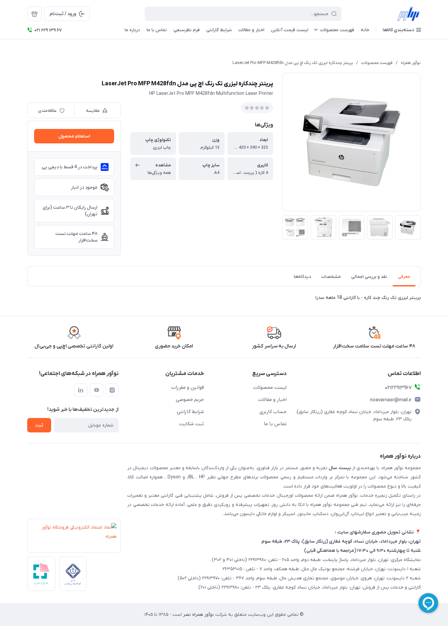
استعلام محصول (74, 136)
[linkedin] (80, 390)
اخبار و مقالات (272, 399)
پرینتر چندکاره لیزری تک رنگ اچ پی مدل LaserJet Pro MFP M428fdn (293, 63)
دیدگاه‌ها (302, 277)
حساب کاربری (273, 411)
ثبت (39, 425)
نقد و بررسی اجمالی (369, 277)
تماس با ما (275, 424)
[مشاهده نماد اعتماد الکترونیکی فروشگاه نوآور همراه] (72, 538)
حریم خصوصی (190, 399)
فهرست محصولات (377, 63)
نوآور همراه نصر (198, 615)
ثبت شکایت (191, 424)
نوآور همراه (411, 63)
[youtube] (96, 390)
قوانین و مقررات (187, 387)
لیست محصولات (270, 387)
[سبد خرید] (34, 14)
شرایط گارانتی (190, 411)
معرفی (404, 277)
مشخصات (331, 277)
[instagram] (112, 390)
